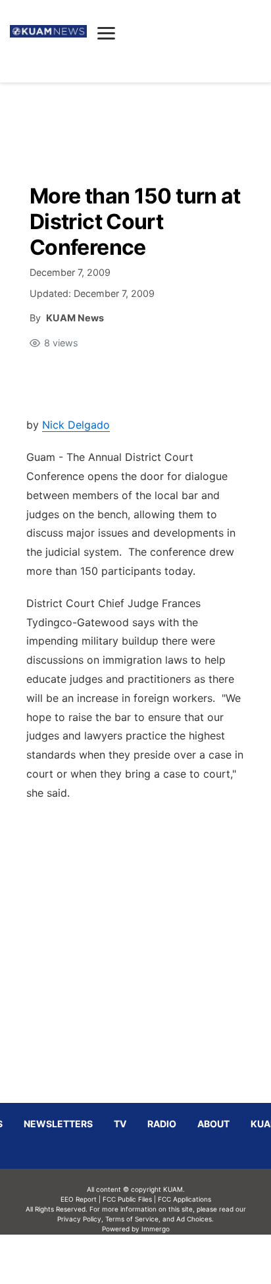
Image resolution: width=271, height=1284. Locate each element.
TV (120, 1123)
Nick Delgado (76, 424)
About (213, 1123)
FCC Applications (184, 1199)
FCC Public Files (127, 1199)
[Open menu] (106, 33)
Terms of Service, (132, 1219)
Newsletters (58, 1123)
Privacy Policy (79, 1219)
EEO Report (79, 1199)
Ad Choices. (195, 1219)
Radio (161, 1123)
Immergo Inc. (155, 1259)
